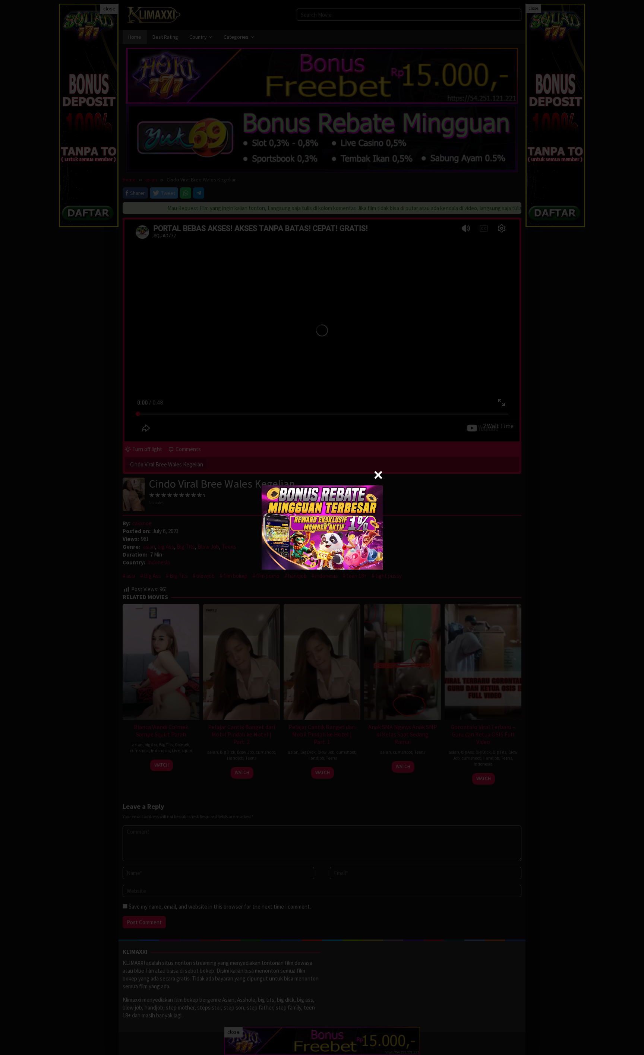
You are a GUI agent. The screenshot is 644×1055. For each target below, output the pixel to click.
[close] (378, 475)
